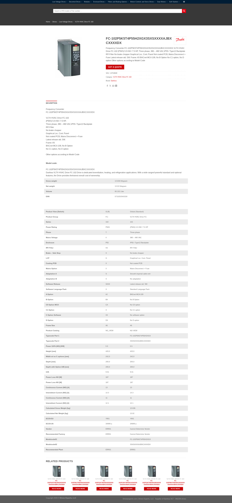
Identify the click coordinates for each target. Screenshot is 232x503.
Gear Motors (161, 2)
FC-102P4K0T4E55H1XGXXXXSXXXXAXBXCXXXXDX (175, 482)
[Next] (186, 480)
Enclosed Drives (99, 2)
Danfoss (114, 81)
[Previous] (46, 480)
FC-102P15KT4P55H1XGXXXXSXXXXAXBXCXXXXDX (128, 482)
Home (48, 22)
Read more (56, 488)
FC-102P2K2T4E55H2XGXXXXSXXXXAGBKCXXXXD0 (80, 482)
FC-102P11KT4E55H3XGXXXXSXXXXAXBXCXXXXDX (104, 482)
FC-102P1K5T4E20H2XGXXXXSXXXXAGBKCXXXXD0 (56, 482)
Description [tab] (51, 103)
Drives (54, 22)
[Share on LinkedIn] (116, 86)
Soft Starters (173, 2)
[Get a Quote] (184, 2)
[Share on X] (110, 86)
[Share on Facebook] (107, 86)
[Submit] (184, 11)
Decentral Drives (75, 2)
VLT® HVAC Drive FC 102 (84, 22)
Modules (87, 2)
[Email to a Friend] (113, 86)
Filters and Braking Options (117, 2)
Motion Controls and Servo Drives (142, 2)
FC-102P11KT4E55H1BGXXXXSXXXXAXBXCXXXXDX (151, 482)
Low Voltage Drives (59, 2)
